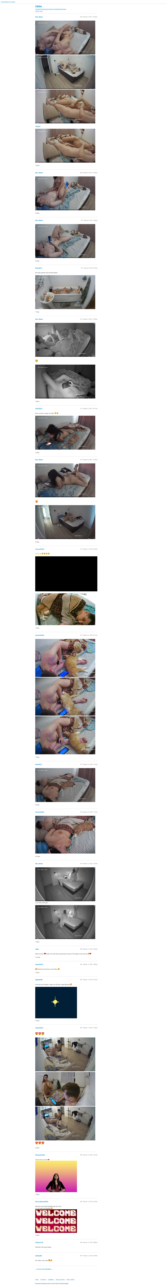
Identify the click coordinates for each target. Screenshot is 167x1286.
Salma (38, 6)
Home (37, 1279)
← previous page (40, 1269)
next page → (48, 1269)
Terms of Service (60, 1279)
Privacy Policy (71, 1279)
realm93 (37, 11)
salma (41, 11)
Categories (43, 1279)
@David (38, 126)
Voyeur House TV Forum (8, 2)
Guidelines (51, 1279)
